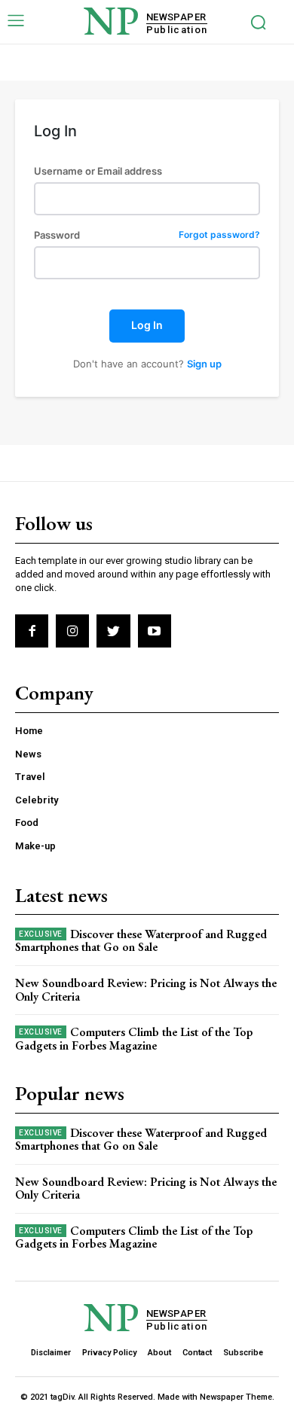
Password (147, 235)
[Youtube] (154, 631)
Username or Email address (98, 171)
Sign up (204, 364)
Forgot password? (219, 235)
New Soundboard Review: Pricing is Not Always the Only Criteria (146, 989)
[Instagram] (72, 631)
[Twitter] (113, 631)
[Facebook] (31, 631)
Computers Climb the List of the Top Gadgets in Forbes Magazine (134, 1038)
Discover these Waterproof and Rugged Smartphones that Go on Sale (141, 940)
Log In (147, 324)
